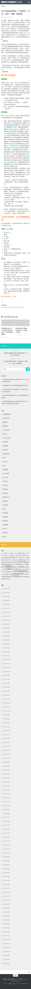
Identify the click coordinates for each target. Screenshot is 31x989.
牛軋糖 (15, 576)
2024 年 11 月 (6, 663)
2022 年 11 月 (6, 754)
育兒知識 (5, 513)
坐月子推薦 (6, 430)
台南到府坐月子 (22, 560)
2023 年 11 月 (6, 707)
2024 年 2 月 (6, 695)
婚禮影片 (15, 567)
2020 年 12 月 (6, 845)
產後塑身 (5, 501)
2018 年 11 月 (6, 943)
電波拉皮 (13, 143)
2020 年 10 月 (6, 853)
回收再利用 (6, 418)
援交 (4, 465)
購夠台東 (26, 576)
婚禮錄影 (21, 567)
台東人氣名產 (13, 562)
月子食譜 (5, 477)
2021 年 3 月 (6, 833)
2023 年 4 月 (6, 734)
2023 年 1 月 (6, 746)
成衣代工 (5, 461)
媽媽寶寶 (5, 446)
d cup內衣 (4, 553)
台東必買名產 (13, 564)
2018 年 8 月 (6, 955)
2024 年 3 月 (6, 691)
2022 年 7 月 (6, 770)
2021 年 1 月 (6, 841)
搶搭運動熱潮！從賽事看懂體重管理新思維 (15, 385)
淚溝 (23, 137)
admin (4, 17)
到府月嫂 (8, 558)
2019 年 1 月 (6, 936)
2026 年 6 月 (6, 596)
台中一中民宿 (26, 558)
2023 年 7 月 (6, 723)
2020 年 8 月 (6, 861)
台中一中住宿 (18, 558)
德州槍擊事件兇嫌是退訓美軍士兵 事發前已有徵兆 (21, 330)
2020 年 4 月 (6, 876)
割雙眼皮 (11, 162)
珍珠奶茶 (21, 576)
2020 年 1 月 (6, 888)
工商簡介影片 (17, 569)
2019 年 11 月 (6, 896)
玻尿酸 (28, 156)
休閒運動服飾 (7, 414)
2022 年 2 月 (6, 790)
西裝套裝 (5, 517)
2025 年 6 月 (6, 636)
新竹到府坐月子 (8, 572)
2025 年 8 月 (6, 628)
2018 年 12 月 (6, 939)
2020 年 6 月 (6, 868)
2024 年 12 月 (6, 659)
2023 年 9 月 (6, 715)
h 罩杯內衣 (5, 555)
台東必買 (7, 564)
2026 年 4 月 (6, 604)
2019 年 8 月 (6, 908)
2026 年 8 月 (6, 588)
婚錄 (4, 569)
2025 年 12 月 (6, 616)
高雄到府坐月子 (5, 579)
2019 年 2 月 (6, 932)
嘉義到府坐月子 (20, 564)
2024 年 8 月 (6, 675)
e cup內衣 (10, 553)
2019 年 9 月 (6, 904)
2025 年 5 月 (6, 640)
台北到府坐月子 (5, 560)
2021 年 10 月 (6, 805)
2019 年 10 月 (6, 900)
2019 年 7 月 (6, 912)
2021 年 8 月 (6, 813)
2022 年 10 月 (6, 758)
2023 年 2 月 (6, 742)
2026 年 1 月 (6, 612)
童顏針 (7, 166)
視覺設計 (3, 6)
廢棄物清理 (6, 454)
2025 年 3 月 (6, 648)
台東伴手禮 (21, 562)
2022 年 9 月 (6, 762)
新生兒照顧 (6, 473)
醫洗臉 (8, 129)
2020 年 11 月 (6, 849)
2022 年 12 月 (6, 750)
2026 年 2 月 (6, 608)
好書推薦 (5, 442)
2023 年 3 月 (6, 738)
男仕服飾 (5, 505)
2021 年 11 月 (6, 801)
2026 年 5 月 (6, 600)
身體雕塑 (5, 525)
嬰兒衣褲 (5, 450)
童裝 (4, 509)
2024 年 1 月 (6, 699)
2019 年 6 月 (6, 916)
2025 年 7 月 (6, 632)
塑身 (26, 125)
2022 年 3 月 (6, 786)
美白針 (12, 148)
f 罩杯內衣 (21, 553)
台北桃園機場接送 (14, 560)
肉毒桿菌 (23, 150)
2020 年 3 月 (6, 880)
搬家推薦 (5, 469)
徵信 (4, 457)
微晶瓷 (26, 162)
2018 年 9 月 (6, 951)
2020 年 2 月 (6, 884)
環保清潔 (5, 493)
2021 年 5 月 (6, 825)
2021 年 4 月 (6, 829)
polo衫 (16, 555)
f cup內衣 (15, 553)
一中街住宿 (24, 555)
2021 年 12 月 (6, 798)
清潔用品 (5, 485)
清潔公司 (5, 481)
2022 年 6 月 (6, 774)
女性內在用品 (7, 438)
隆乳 (9, 131)
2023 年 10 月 (6, 711)
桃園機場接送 (18, 574)
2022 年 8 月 (6, 766)
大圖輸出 (8, 566)
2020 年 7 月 (6, 865)
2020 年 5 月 (6, 872)
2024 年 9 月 (6, 671)
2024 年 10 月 (6, 667)
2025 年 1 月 (6, 656)
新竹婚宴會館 (20, 571)
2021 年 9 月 (6, 809)
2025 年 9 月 (6, 624)
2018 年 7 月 (6, 959)
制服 (13, 558)
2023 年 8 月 (6, 719)
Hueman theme (24, 983)
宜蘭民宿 (9, 569)
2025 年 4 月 (6, 644)
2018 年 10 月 (6, 947)
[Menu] (29, 2)
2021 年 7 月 (6, 817)
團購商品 (5, 422)
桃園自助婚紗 (6, 576)
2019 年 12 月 (6, 892)
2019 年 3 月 (6, 928)
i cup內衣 (10, 555)
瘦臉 (27, 139)
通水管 (5, 528)
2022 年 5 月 (6, 778)
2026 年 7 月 (6, 592)
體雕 (15, 127)
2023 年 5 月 (6, 730)
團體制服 (5, 426)
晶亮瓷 (25, 143)
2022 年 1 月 (6, 794)
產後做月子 (6, 497)
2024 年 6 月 (6, 683)
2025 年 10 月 (6, 620)
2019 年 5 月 (6, 920)
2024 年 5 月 (6, 687)
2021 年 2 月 (6, 837)
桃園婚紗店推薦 (8, 574)
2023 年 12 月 (6, 703)
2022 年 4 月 (6, 782)
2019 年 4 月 (6, 924)
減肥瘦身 (5, 489)
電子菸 (5, 536)
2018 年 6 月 (6, 963)
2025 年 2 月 (6, 652)
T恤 (19, 555)
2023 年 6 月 (6, 727)
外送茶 (5, 434)
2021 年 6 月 (6, 821)
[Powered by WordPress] (9, 983)
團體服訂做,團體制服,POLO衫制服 (12, 2)
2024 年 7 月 (6, 679)
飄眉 (28, 158)
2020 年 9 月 (6, 857)
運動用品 (5, 532)
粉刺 (13, 129)
